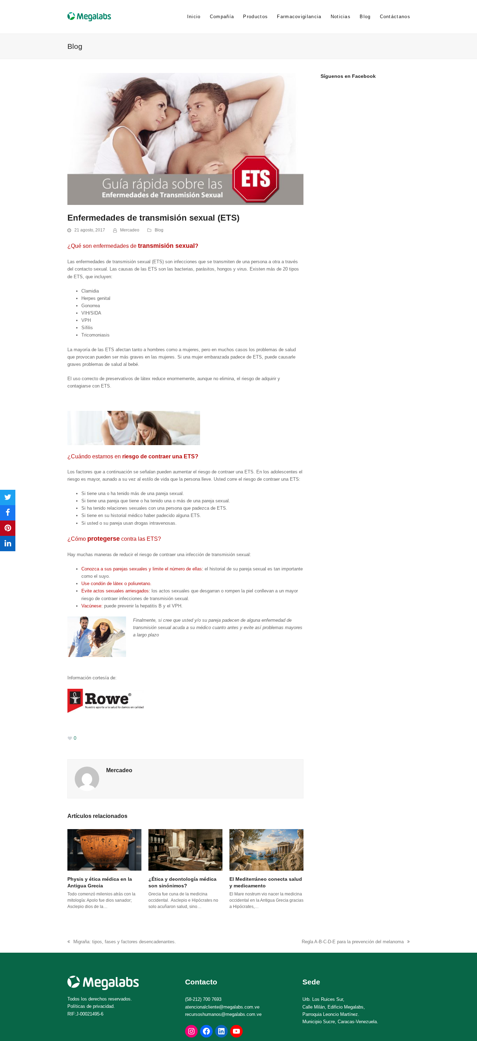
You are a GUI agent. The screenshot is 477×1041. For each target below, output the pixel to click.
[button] (7, 497)
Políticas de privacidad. (91, 1006)
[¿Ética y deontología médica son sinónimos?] (185, 849)
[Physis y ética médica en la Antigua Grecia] (104, 849)
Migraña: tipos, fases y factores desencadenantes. (121, 942)
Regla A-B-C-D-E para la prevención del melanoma (353, 942)
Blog (159, 230)
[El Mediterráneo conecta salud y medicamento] (266, 849)
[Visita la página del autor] (87, 778)
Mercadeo (129, 230)
